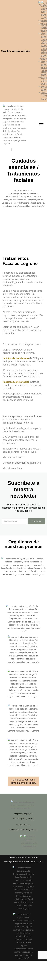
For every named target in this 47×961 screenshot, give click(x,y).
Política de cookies (36, 862)
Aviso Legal (8, 862)
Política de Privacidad (21, 862)
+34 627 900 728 (23, 824)
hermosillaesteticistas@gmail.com (23, 829)
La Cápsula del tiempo (16, 358)
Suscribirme (36, 521)
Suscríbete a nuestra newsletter (15, 51)
